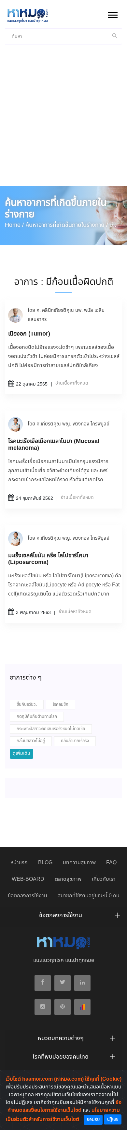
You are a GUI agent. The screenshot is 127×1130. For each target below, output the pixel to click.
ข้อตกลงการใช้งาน (27, 896)
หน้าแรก (19, 862)
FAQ (111, 862)
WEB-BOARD (28, 879)
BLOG (45, 862)
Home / (14, 225)
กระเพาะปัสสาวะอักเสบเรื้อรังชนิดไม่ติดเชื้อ (51, 729)
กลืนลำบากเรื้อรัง (75, 741)
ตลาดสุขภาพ (68, 879)
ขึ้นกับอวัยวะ (27, 705)
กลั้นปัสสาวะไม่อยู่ (31, 741)
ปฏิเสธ (113, 1119)
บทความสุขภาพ (79, 862)
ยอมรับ (93, 1119)
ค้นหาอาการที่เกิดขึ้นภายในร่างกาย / (66, 225)
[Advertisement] (63, 119)
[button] (112, 13)
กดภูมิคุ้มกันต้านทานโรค (37, 717)
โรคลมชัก (60, 705)
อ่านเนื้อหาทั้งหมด (71, 383)
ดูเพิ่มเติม (21, 753)
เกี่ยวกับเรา (104, 879)
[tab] (63, 917)
